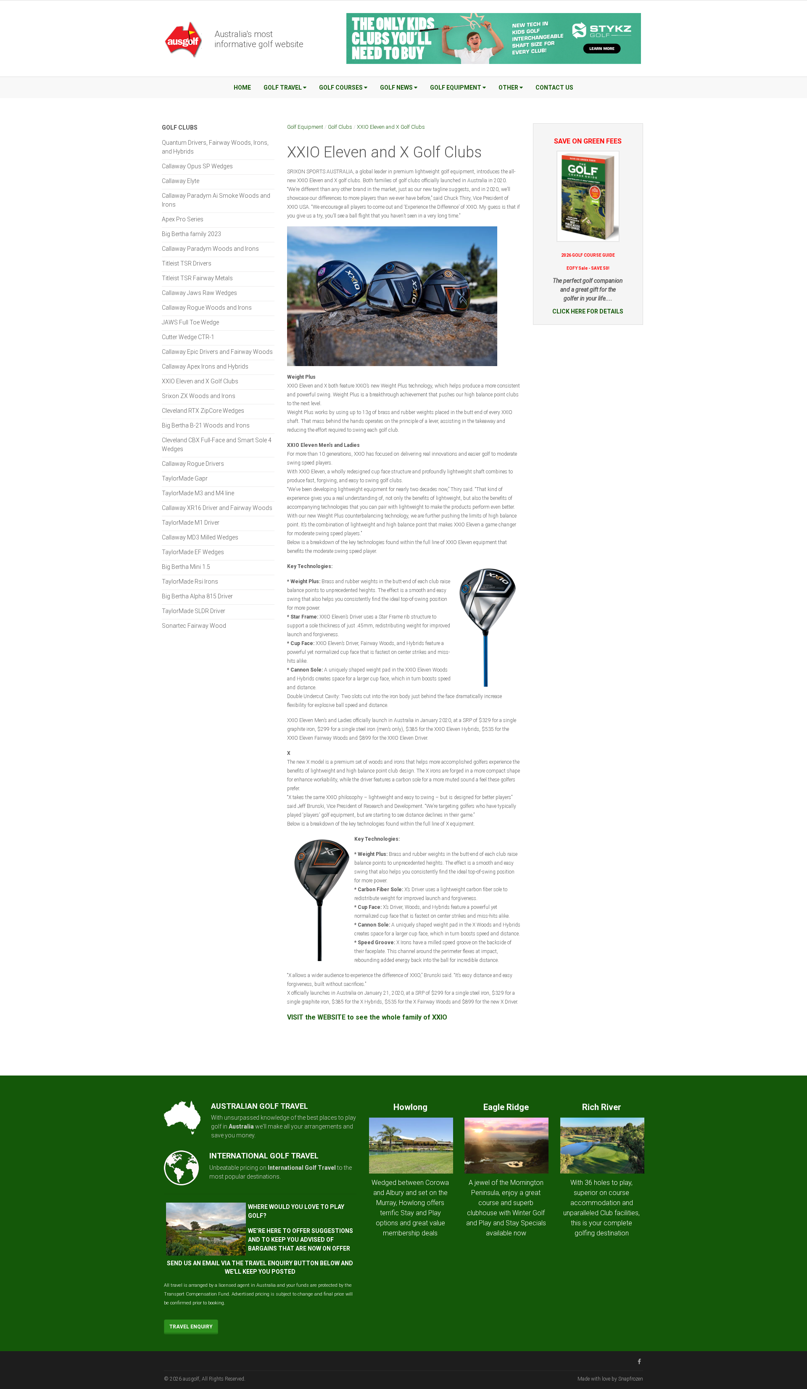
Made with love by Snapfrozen (610, 1379)
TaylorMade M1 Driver (190, 522)
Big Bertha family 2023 (191, 234)
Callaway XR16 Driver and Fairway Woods (217, 508)
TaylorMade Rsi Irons (190, 581)
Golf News (396, 87)
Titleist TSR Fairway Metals (197, 278)
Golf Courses (341, 87)
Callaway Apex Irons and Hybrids (205, 366)
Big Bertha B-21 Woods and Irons (206, 425)
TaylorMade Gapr (185, 478)
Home (242, 87)
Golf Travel (283, 87)
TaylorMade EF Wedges (193, 552)
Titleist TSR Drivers (186, 263)
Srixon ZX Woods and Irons (198, 396)
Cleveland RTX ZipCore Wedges (203, 410)
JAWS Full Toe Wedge (190, 322)
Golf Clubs (340, 127)
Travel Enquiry (191, 1327)
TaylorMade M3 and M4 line (198, 493)
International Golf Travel (302, 1167)
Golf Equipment (455, 87)
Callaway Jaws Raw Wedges (199, 292)
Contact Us (554, 87)
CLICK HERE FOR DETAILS (587, 311)
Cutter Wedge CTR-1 (188, 337)
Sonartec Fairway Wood (194, 625)
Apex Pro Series (182, 219)
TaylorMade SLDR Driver (193, 611)
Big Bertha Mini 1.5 (186, 566)
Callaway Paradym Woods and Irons (210, 248)
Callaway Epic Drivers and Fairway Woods (217, 351)
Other (508, 87)
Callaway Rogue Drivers (193, 463)
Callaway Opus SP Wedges (197, 166)
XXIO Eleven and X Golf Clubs (391, 127)
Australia (241, 1126)
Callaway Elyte (180, 181)
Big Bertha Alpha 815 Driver (197, 596)
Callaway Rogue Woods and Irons (207, 307)
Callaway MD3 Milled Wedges (200, 537)
